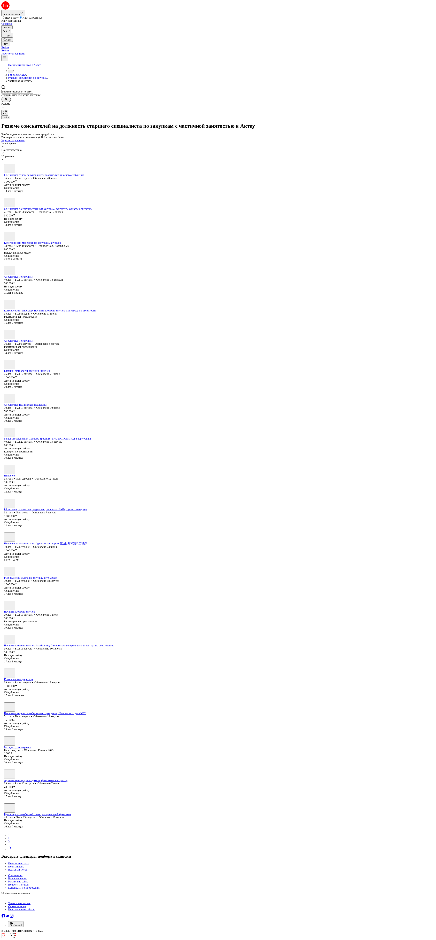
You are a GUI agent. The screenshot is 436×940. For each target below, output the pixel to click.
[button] (5, 47)
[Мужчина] (9, 168)
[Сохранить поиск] (4, 113)
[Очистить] (6, 99)
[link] (7, 35)
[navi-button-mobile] (4, 58)
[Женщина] (9, 202)
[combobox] (17, 91)
